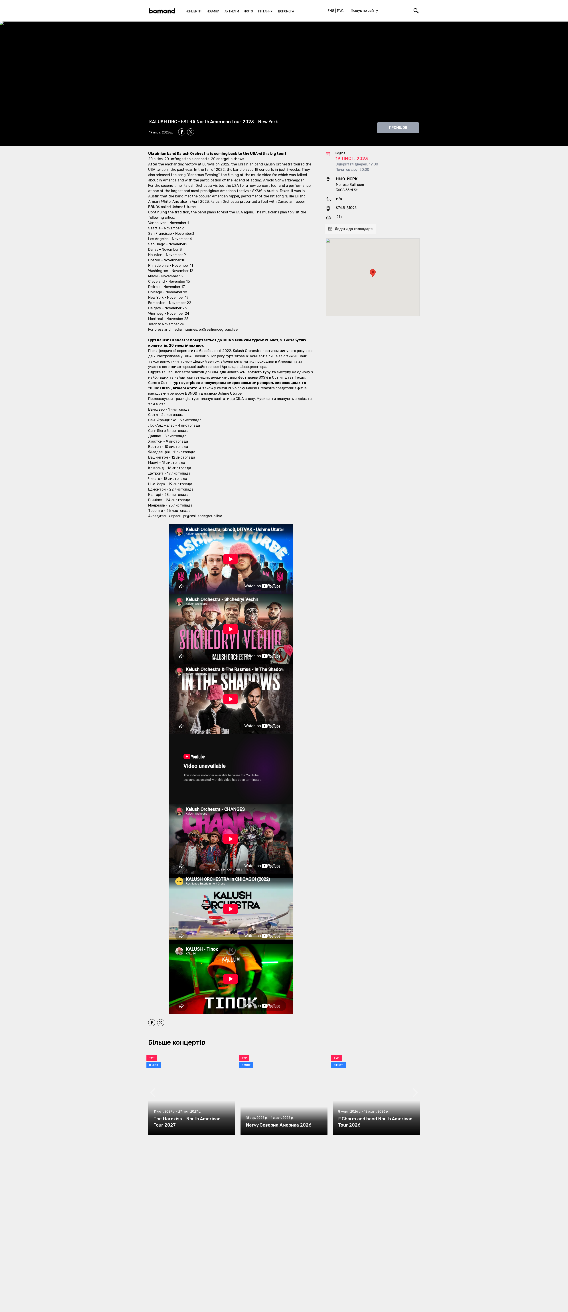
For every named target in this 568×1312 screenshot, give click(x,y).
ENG (330, 11)
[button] (373, 273)
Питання (265, 11)
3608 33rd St (347, 190)
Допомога (286, 11)
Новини (213, 11)
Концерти (193, 11)
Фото (248, 11)
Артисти (232, 11)
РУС (340, 11)
